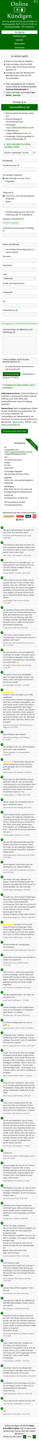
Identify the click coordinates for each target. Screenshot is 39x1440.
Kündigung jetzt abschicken (14, 431)
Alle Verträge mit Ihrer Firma (17, 178)
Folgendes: (10, 181)
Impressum (19, 47)
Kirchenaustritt (8, 24)
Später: (8, 201)
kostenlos (30, 26)
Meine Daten (19, 43)
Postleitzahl (8, 292)
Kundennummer (10, 165)
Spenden (19, 39)
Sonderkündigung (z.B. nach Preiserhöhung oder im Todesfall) (20, 213)
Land (5, 274)
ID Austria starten (11, 374)
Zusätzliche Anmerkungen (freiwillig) (18, 228)
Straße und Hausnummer (14, 283)
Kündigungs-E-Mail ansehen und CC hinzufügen (19, 386)
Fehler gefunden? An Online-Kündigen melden (17, 145)
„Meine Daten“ (18, 422)
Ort (4, 301)
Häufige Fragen (19, 36)
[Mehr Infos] (15, 69)
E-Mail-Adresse (9, 310)
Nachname (7, 265)
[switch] (36, 2)
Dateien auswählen (11, 223)
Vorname (7, 256)
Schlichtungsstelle (12, 26)
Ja (24, 1437)
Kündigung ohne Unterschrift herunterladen (19, 323)
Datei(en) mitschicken (12, 219)
